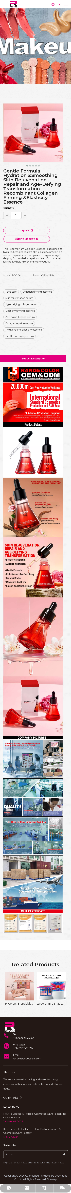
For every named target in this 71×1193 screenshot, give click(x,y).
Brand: (36, 275)
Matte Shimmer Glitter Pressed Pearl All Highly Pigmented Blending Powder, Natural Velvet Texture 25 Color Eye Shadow (51, 1003)
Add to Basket (25, 239)
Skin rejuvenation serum (19, 298)
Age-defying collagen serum (21, 304)
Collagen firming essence (37, 291)
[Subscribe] (64, 1154)
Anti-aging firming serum (20, 317)
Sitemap (52, 1179)
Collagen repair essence (19, 323)
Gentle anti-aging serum (19, 336)
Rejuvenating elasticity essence (23, 329)
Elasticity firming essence (20, 310)
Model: (7, 275)
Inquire (24, 230)
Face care (11, 291)
